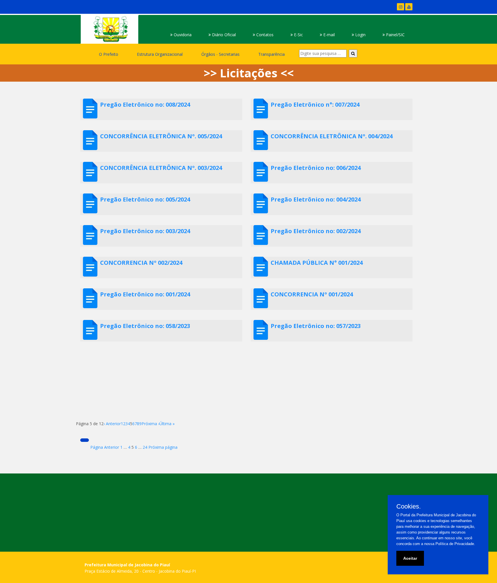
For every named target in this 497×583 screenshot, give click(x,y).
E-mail (328, 34)
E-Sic (298, 34)
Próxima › (150, 423)
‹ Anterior (112, 423)
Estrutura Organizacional (160, 54)
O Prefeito (108, 54)
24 (145, 447)
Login (360, 34)
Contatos (264, 34)
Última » (167, 423)
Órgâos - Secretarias (220, 54)
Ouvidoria (182, 34)
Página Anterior (104, 447)
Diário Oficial (223, 34)
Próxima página (162, 447)
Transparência (271, 54)
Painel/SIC (395, 34)
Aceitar (410, 558)
